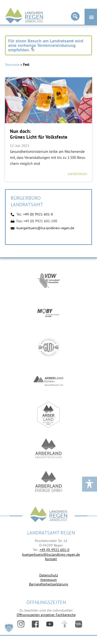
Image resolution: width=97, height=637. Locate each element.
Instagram (20, 624)
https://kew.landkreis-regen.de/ (48, 448)
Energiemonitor (78, 624)
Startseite (12, 64)
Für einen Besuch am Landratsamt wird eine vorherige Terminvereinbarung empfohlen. (45, 45)
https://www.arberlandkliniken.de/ (48, 381)
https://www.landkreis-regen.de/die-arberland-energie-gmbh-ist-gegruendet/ (48, 482)
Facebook (35, 624)
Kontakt (51, 559)
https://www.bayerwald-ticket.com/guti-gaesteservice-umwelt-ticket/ (48, 347)
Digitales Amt (64, 624)
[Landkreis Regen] (48, 514)
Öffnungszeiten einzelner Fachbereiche (46, 615)
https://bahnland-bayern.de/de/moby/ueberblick (48, 314)
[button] (9, 628)
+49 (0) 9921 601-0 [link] (54, 549)
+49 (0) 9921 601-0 (38, 214)
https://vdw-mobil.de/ (48, 280)
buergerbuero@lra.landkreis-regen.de (45, 228)
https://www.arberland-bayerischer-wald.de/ (48, 415)
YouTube (49, 624)
